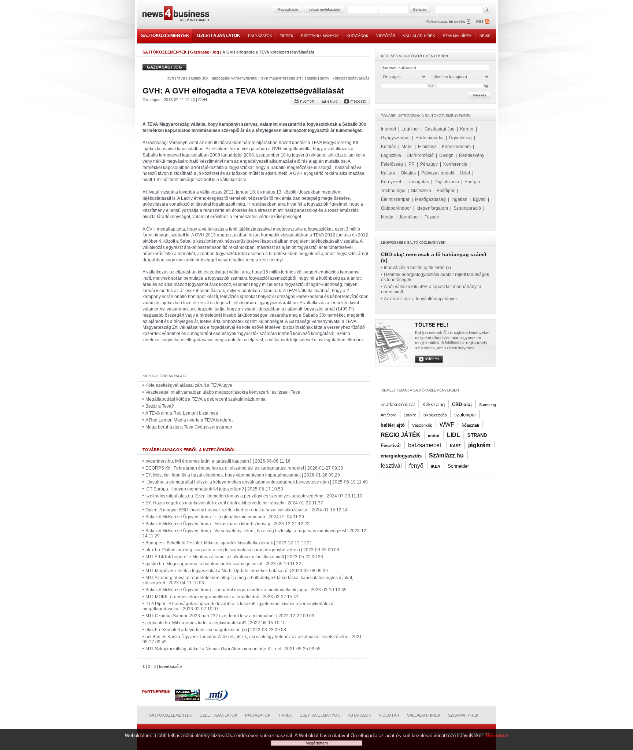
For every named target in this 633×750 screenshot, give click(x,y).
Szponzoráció (467, 208)
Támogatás (418, 181)
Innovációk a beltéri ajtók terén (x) (417, 267)
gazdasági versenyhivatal (234, 78)
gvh (170, 78)
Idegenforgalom (432, 208)
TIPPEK (286, 36)
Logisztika (391, 155)
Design (446, 155)
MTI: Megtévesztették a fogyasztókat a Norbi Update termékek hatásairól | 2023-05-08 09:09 (236, 570)
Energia (472, 181)
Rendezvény (471, 155)
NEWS (485, 36)
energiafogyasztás (401, 456)
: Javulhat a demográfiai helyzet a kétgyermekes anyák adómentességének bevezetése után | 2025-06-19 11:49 (256, 482)
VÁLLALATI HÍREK (419, 36)
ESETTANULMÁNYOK (320, 36)
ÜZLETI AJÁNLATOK (218, 35)
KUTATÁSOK (358, 36)
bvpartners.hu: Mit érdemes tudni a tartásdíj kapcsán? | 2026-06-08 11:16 (217, 461)
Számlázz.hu (446, 455)
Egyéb (479, 199)
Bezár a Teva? (159, 406)
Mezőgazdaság (430, 199)
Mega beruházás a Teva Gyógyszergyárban (188, 427)
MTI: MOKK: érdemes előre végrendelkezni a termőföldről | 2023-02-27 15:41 (222, 596)
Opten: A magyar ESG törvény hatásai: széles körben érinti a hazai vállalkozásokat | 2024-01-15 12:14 (246, 509)
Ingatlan (459, 199)
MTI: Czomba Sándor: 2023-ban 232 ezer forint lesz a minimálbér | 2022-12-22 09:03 (229, 615)
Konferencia (455, 164)
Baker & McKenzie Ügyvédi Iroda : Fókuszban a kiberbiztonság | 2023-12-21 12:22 (227, 523)
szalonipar (465, 415)
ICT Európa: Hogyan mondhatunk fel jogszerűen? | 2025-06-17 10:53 (214, 489)
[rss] (483, 21)
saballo (310, 78)
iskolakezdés (435, 415)
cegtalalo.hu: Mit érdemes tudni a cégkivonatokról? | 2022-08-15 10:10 (215, 622)
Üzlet (465, 173)
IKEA (435, 466)
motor (434, 435)
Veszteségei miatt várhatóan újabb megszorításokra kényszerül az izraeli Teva (222, 392)
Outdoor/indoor (396, 208)
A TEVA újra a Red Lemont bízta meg (181, 413)
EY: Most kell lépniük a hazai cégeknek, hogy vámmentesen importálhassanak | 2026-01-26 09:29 (242, 475)
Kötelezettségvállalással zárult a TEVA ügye (188, 385)
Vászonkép (422, 425)
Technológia (393, 190)
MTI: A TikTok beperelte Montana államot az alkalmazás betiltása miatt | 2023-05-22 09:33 (234, 556)
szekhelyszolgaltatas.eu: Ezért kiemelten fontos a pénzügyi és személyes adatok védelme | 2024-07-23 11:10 (253, 496)
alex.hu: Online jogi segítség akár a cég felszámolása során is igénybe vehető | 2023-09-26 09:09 (242, 549)
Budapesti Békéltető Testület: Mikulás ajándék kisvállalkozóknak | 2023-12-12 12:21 (228, 542)
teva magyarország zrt (280, 78)
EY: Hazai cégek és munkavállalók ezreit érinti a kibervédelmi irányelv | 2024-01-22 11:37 (234, 502)
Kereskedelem (456, 146)
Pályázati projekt (437, 173)
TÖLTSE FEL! (431, 325)
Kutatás (388, 146)
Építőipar (446, 190)
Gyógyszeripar (395, 137)
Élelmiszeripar (395, 199)
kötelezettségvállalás (351, 78)
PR (411, 164)
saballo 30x (198, 78)
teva (181, 78)
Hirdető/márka (429, 137)
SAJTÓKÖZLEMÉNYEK (165, 35)
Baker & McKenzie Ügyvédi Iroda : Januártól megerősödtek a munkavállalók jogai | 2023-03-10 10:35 (246, 589)
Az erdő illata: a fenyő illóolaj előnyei (420, 298)
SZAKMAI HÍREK (457, 36)
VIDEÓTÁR (385, 36)
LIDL (453, 435)
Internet (388, 129)
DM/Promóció (420, 155)
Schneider (458, 466)
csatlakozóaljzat (398, 404)
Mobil (406, 146)
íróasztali (470, 425)
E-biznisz (427, 146)
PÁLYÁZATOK (260, 36)
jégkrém (479, 445)
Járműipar (409, 217)
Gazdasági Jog (204, 52)
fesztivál (391, 466)
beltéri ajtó (393, 425)
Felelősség (392, 164)
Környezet (391, 181)
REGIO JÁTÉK (401, 435)
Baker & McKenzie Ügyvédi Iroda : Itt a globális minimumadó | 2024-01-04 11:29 (224, 516)
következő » (170, 666)
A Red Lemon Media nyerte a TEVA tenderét (189, 420)
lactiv (324, 78)
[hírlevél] (448, 21)
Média (387, 217)
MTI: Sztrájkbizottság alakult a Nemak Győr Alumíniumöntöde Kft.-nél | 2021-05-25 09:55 (233, 648)
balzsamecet (425, 445)
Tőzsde (432, 217)
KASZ (455, 446)
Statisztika (421, 190)
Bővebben (497, 735)
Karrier (467, 129)
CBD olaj (462, 404)
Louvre (410, 415)
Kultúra (388, 173)
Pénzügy (429, 164)
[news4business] (175, 15)
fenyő (416, 466)
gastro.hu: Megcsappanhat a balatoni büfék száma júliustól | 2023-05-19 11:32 (223, 563)
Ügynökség (460, 137)
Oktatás (408, 173)
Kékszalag (433, 404)
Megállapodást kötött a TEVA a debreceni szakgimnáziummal (206, 399)
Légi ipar (410, 129)
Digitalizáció (446, 181)
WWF (447, 425)
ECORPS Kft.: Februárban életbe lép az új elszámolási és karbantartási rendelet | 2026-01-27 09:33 (244, 468)
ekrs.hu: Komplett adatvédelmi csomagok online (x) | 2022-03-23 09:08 (215, 629)
